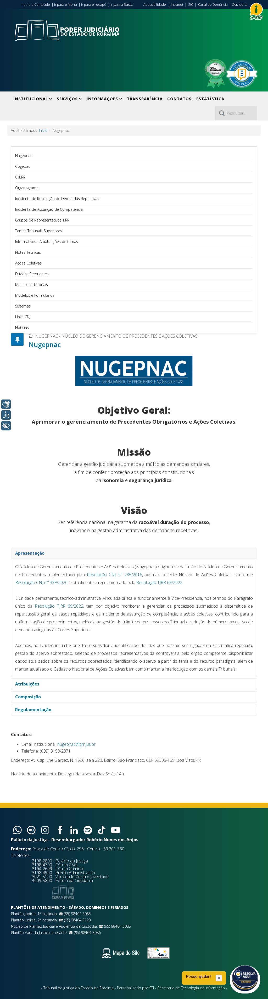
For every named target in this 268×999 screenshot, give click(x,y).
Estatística (210, 98)
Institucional (30, 98)
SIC (190, 4)
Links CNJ (22, 316)
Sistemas (23, 306)
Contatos (179, 98)
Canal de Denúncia (213, 4)
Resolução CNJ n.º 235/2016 (114, 574)
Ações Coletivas (28, 263)
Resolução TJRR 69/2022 (159, 582)
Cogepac (22, 166)
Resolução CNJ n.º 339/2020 (41, 582)
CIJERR (20, 177)
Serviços (67, 98)
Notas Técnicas (28, 252)
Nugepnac (23, 155)
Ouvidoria (239, 4)
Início (43, 130)
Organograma (26, 187)
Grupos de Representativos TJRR (42, 220)
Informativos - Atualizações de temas (46, 241)
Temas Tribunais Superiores (38, 230)
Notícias (22, 327)
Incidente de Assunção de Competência (49, 209)
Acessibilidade (154, 4)
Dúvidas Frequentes (32, 273)
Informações (102, 98)
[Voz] (6, 415)
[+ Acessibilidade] (6, 425)
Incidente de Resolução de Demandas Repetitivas (57, 198)
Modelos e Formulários (34, 295)
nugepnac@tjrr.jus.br (76, 744)
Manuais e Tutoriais (31, 284)
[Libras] (6, 404)
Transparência (145, 98)
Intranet (177, 4)
